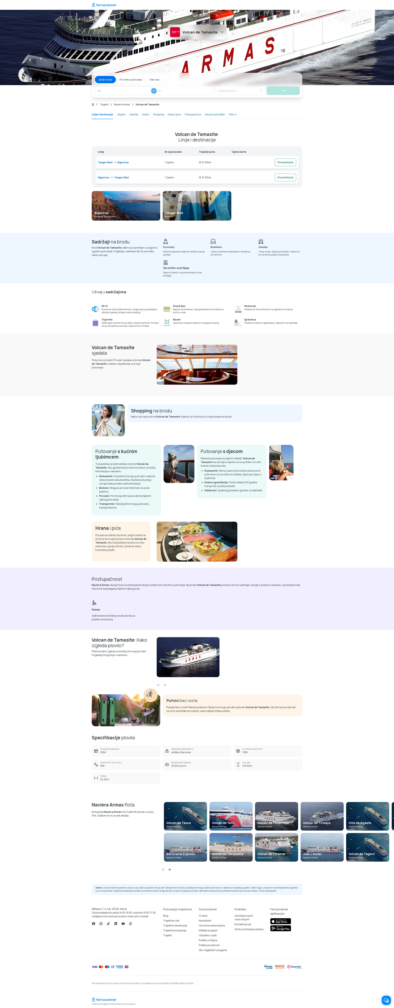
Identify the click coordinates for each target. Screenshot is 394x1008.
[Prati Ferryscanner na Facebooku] (93, 924)
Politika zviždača (208, 940)
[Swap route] (154, 91)
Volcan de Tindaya (316, 823)
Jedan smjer (105, 79)
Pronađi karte (285, 162)
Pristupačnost (193, 114)
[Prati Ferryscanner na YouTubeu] (123, 924)
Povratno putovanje (131, 79)
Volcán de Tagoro (362, 854)
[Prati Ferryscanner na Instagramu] (101, 924)
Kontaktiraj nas (243, 924)
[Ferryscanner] (104, 5)
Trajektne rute (171, 920)
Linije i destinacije (102, 114)
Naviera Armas (122, 104)
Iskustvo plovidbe (215, 114)
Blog (165, 915)
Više (231, 114)
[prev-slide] (158, 685)
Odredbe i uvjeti (208, 935)
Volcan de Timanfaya (273, 823)
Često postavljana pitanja (249, 929)
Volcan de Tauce (178, 823)
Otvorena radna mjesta (212, 925)
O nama (203, 915)
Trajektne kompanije (174, 930)
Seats (145, 114)
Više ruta (154, 79)
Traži (283, 90)
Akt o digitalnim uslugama (213, 950)
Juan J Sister (312, 854)
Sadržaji (133, 114)
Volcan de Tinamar (271, 854)
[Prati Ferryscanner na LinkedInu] (116, 924)
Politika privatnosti (209, 945)
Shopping (158, 114)
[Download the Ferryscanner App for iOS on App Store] (280, 921)
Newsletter (205, 920)
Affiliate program (208, 930)
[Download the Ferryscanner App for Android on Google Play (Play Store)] (280, 928)
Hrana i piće (174, 114)
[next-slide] (165, 685)
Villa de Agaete (360, 823)
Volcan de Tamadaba (227, 854)
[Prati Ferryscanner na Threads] (130, 924)
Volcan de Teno (223, 823)
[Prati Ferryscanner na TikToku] (108, 924)
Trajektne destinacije (175, 925)
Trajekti (104, 104)
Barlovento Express (180, 854)
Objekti (121, 114)
